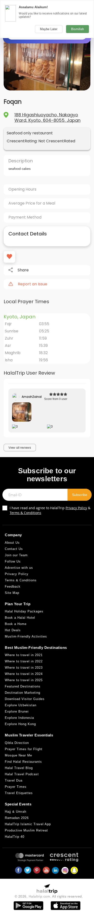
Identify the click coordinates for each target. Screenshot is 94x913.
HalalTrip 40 (14, 836)
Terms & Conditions (25, 512)
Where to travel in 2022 (24, 661)
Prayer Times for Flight (23, 749)
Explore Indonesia (19, 718)
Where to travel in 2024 (24, 674)
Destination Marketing (22, 692)
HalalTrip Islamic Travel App (28, 824)
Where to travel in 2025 (24, 680)
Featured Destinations (22, 686)
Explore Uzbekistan (20, 705)
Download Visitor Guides (25, 699)
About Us (12, 542)
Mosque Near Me (18, 755)
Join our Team (16, 555)
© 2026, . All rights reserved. (49, 896)
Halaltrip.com (39, 896)
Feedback (12, 586)
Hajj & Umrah (15, 811)
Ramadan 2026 (17, 818)
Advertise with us (19, 568)
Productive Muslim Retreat (26, 830)
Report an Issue (32, 284)
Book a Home (16, 624)
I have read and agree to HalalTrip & (50, 510)
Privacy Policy (76, 508)
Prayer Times (16, 787)
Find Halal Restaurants (23, 761)
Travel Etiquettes (19, 793)
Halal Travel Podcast (22, 774)
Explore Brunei (17, 711)
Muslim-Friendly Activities (26, 636)
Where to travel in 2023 (24, 667)
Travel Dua (13, 780)
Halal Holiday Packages (24, 611)
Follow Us (13, 561)
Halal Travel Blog (19, 768)
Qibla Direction (17, 743)
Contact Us (14, 549)
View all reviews (19, 448)
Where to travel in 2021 (24, 655)
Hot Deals (13, 630)
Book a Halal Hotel (20, 617)
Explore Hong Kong (20, 724)
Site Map (12, 593)
